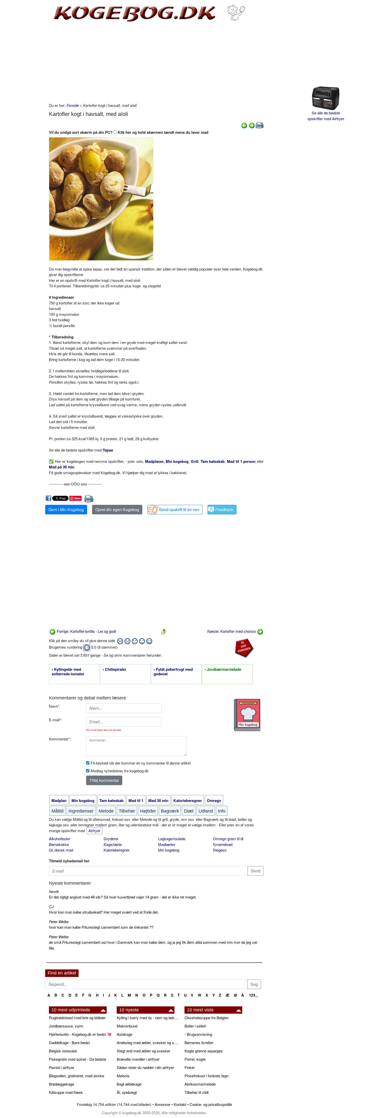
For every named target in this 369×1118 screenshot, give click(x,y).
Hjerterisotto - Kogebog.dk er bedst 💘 (80, 1034)
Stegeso (219, 850)
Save (77, 498)
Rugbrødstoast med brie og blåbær (77, 1017)
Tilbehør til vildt (196, 1092)
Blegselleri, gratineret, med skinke (76, 1075)
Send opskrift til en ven (179, 509)
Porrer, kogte (195, 1059)
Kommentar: (60, 738)
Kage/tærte (113, 844)
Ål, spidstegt (127, 1092)
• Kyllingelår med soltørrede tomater (68, 672)
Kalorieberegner (117, 850)
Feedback (224, 509)
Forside (73, 105)
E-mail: (55, 719)
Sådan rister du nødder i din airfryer (145, 1067)
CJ (51, 906)
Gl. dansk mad (61, 850)
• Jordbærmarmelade (223, 669)
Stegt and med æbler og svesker (143, 1050)
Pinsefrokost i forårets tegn (206, 1075)
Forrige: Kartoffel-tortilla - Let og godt (86, 631)
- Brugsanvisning (198, 1034)
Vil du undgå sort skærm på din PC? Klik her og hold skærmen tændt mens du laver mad (128, 132)
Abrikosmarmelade (200, 1084)
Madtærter (166, 844)
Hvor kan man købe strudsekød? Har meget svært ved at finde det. (104, 912)
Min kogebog (168, 850)
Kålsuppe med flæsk (66, 1092)
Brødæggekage (61, 1084)
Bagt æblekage (129, 1084)
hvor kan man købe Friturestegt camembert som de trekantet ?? (101, 927)
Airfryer (94, 830)
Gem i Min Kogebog (66, 509)
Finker (189, 1067)
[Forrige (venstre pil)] (244, 124)
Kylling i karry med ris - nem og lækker (148, 1017)
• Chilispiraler (114, 669)
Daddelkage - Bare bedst (69, 1042)
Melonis (123, 1075)
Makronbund (127, 1025)
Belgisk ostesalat (63, 1050)
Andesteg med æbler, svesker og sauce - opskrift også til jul (148, 1042)
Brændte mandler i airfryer (138, 1059)
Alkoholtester (59, 838)
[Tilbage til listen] (163, 631)
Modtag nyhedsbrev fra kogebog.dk (120, 770)
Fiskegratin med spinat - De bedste (77, 1059)
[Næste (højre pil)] (252, 124)
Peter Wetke (59, 921)
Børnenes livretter (198, 1042)
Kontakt (180, 1104)
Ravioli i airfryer (61, 1067)
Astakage (124, 1034)
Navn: (54, 706)
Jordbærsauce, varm (66, 1025)
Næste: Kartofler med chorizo (232, 631)
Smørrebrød (222, 844)
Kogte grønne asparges (203, 1050)
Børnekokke (59, 844)
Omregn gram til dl (228, 838)
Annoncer (162, 1104)
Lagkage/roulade (171, 838)
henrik (54, 891)
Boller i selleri (195, 1025)
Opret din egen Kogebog (117, 509)
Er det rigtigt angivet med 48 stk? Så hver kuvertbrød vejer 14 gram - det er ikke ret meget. (123, 897)
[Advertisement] (156, 62)
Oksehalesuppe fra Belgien (206, 1017)
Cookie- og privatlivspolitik (211, 1104)
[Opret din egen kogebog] (247, 715)
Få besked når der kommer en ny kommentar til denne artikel (141, 763)
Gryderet (111, 838)
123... (253, 995)
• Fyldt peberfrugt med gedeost (173, 672)
